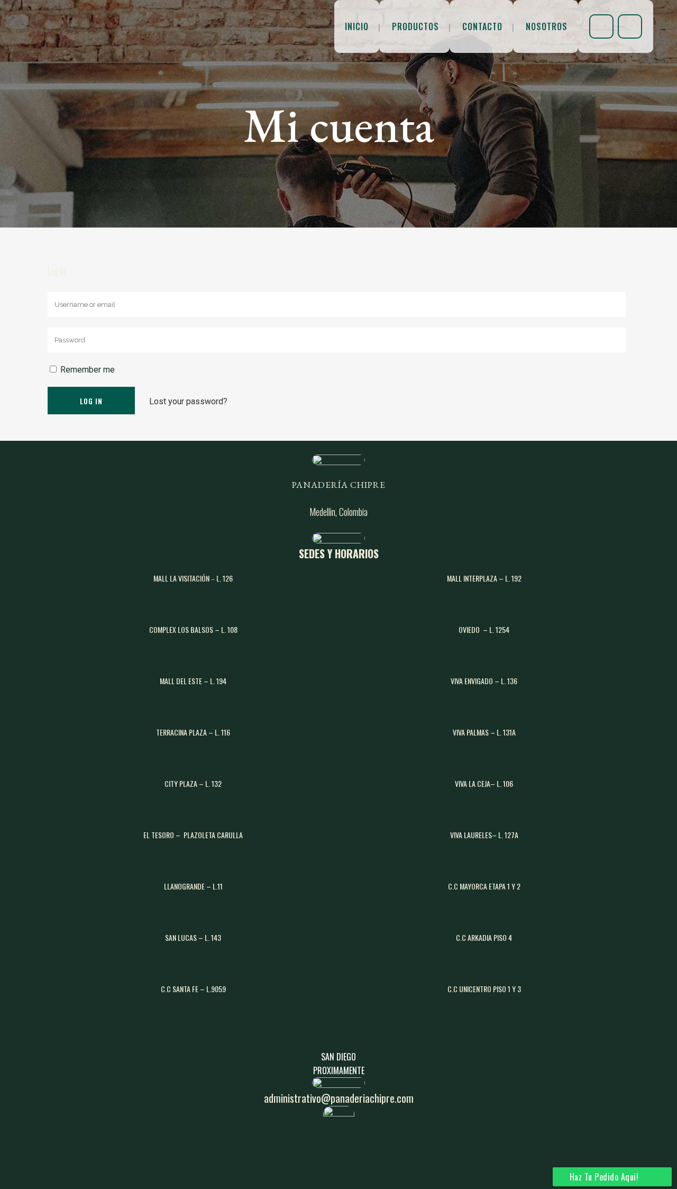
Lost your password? (188, 401)
